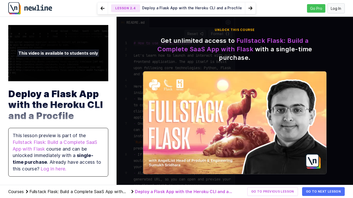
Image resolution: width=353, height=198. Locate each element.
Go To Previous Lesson (272, 191)
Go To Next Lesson (323, 191)
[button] (176, 8)
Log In (336, 8)
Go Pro (316, 8)
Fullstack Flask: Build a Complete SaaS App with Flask (76, 192)
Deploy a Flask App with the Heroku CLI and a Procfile (182, 192)
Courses (16, 191)
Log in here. (53, 168)
